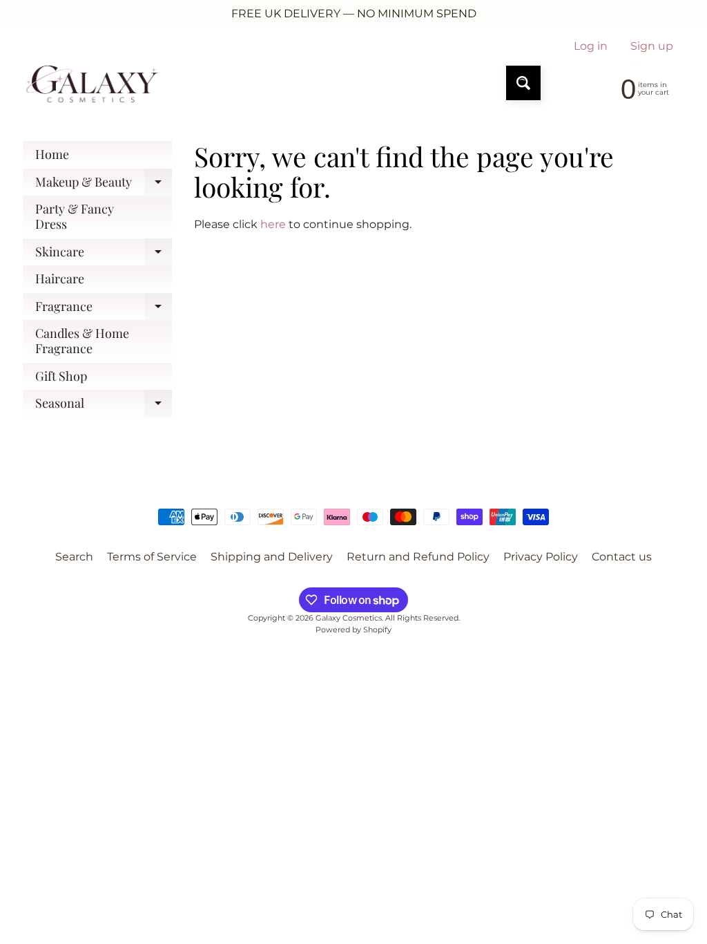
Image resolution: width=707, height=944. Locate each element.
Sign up (651, 46)
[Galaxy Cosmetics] (92, 83)
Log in (591, 46)
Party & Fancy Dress (74, 216)
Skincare (103, 254)
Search (74, 556)
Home (52, 154)
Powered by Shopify (353, 629)
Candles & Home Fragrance (82, 341)
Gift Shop (61, 376)
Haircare (59, 278)
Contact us (622, 556)
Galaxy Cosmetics (349, 618)
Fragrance (103, 309)
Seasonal (103, 406)
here (273, 224)
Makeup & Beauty (103, 184)
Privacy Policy (540, 556)
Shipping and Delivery (272, 556)
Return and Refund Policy (418, 556)
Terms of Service (152, 556)
